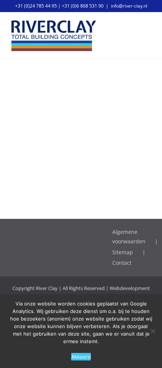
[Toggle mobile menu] (148, 25)
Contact (121, 262)
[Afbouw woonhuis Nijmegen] (81, 76)
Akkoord (81, 357)
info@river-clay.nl (129, 6)
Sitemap (122, 252)
